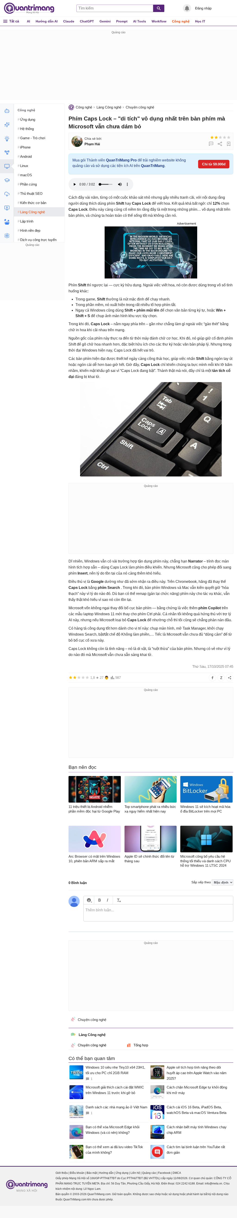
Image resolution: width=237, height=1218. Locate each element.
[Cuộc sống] (7, 222)
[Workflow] (7, 152)
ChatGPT (87, 21)
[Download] (7, 194)
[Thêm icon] (89, 900)
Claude (68, 21)
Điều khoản (77, 1173)
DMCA (177, 1173)
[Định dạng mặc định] (118, 900)
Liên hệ (135, 1173)
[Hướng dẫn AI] (7, 138)
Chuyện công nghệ (140, 107)
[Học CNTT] (7, 180)
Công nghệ (181, 21)
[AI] (7, 111)
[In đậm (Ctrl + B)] (99, 900)
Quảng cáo (149, 1173)
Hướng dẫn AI (47, 21)
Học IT (200, 21)
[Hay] (224, 137)
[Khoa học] (7, 236)
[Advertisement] (118, 67)
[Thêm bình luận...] (158, 913)
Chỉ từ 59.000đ (213, 164)
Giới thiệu (62, 1173)
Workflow (159, 21)
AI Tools (139, 21)
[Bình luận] (211, 143)
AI (28, 21)
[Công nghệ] (7, 166)
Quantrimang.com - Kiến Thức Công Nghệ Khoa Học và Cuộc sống (31, 8)
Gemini (105, 21)
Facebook (164, 1173)
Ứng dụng (122, 1173)
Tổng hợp (141, 1045)
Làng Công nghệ (109, 107)
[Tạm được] (216, 137)
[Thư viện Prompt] (7, 125)
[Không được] (212, 137)
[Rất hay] (229, 137)
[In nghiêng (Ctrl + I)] (107, 900)
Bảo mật (92, 1173)
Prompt (122, 21)
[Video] (7, 208)
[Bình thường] (220, 137)
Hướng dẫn (106, 1173)
